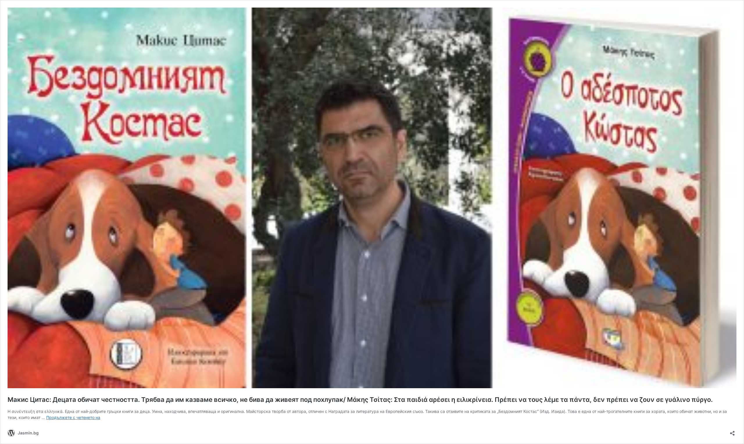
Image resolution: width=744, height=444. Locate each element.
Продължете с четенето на (73, 417)
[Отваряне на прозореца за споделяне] (732, 431)
